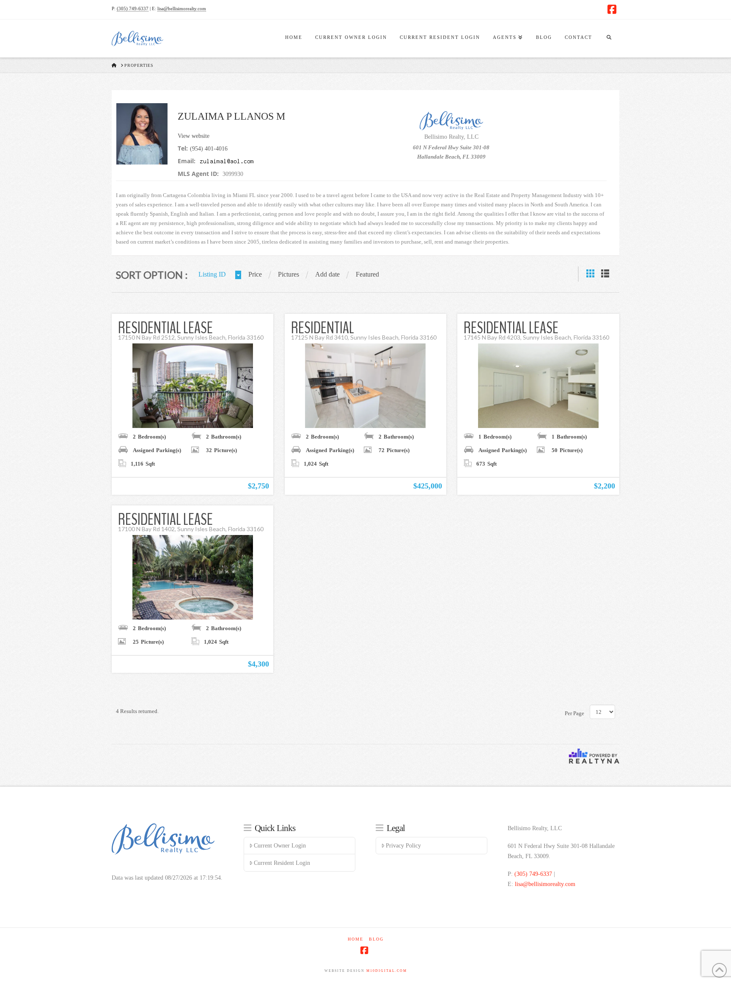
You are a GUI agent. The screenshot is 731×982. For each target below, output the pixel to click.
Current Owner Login (280, 845)
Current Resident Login (282, 863)
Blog (376, 939)
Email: (186, 161)
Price (255, 274)
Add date (327, 274)
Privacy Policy (403, 845)
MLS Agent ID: (198, 174)
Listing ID (212, 274)
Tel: (183, 148)
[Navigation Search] (608, 38)
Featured (367, 274)
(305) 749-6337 (132, 8)
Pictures (288, 274)
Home (355, 939)
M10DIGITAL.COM (386, 971)
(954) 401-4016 (209, 148)
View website (193, 136)
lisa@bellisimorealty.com (181, 8)
